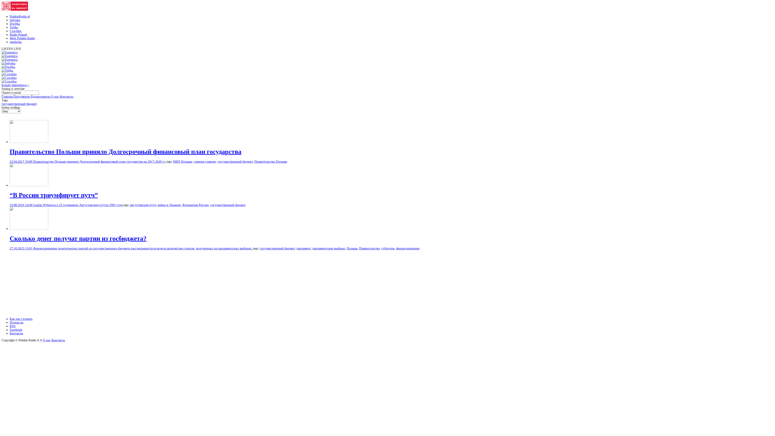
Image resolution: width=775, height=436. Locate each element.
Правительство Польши (270, 161)
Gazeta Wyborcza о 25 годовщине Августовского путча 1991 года (78, 205)
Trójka (14, 27)
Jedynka (15, 20)
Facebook (16, 329)
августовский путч (143, 205)
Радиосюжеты (41, 96)
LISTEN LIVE (11, 48)
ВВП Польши (182, 161)
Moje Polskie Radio (22, 38)
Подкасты (16, 322)
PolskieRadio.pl (20, 16)
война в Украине (169, 205)
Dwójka (15, 23)
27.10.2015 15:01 (21, 248)
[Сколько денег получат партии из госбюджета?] (29, 228)
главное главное (205, 161)
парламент (303, 248)
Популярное (22, 96)
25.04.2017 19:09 (21, 161)
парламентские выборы (328, 248)
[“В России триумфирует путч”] (29, 185)
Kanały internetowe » (15, 85)
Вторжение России (195, 205)
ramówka (16, 42)
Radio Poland (18, 34)
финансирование (408, 248)
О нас (55, 96)
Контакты (66, 96)
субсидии (388, 248)
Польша (352, 248)
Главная (7, 96)
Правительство (369, 248)
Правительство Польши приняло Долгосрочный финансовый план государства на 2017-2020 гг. (100, 161)
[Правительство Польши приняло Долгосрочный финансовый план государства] (29, 142)
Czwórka (15, 31)
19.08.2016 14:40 (21, 205)
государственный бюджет (19, 104)
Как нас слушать (21, 319)
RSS (13, 326)
